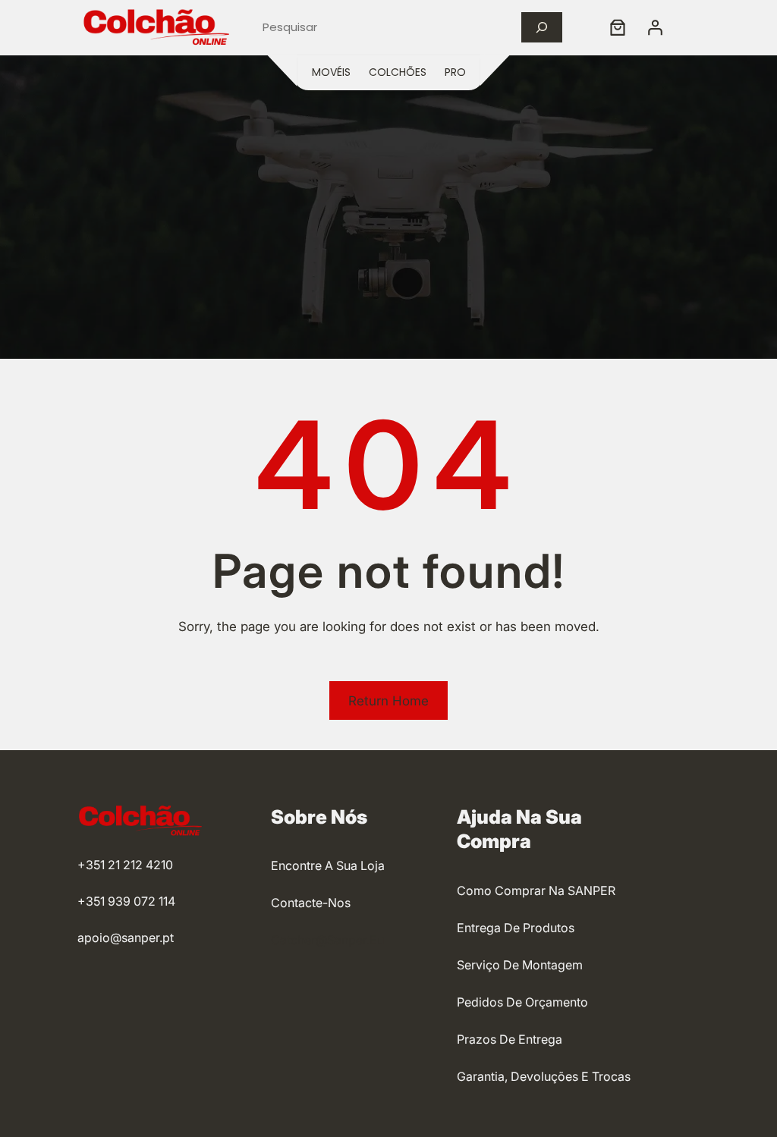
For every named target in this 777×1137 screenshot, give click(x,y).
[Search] (541, 27)
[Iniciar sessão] (655, 27)
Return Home (388, 700)
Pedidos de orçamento (522, 1002)
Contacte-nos (311, 902)
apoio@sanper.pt (125, 937)
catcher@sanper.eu (327, 939)
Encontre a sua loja (328, 865)
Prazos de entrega (509, 1039)
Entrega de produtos (515, 927)
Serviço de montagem (520, 964)
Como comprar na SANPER (536, 890)
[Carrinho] (618, 27)
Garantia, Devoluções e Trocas (544, 1076)
